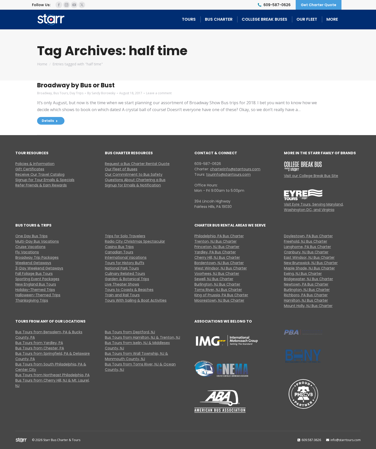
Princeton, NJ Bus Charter (216, 246)
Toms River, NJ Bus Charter (218, 289)
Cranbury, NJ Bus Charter (306, 252)
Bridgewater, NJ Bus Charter (308, 278)
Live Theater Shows (122, 284)
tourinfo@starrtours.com (228, 174)
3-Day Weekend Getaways (39, 268)
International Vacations (126, 257)
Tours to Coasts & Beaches (129, 289)
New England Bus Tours (35, 284)
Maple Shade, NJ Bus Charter (309, 268)
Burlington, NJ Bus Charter (217, 284)
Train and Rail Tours (122, 295)
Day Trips (76, 93)
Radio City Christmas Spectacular (135, 241)
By (101, 93)
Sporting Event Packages (37, 278)
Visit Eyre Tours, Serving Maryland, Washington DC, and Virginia (314, 207)
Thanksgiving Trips (31, 300)
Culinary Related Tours (125, 273)
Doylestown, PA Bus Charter (308, 236)
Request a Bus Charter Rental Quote (137, 163)
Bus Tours (60, 93)
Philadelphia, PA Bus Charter (219, 236)
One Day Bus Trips (31, 236)
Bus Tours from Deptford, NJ (130, 332)
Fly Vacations (27, 252)
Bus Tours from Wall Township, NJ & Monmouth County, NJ (136, 356)
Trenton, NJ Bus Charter (215, 241)
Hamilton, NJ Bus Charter (306, 300)
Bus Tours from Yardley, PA (39, 342)
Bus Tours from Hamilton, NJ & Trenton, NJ (142, 337)
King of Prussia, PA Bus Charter (221, 295)
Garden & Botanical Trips (127, 278)
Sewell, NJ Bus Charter (213, 278)
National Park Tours (122, 268)
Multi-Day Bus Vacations (37, 241)
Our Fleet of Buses (121, 169)
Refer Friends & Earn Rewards (41, 185)
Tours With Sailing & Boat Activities (136, 300)
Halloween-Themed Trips (37, 295)
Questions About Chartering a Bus (135, 179)
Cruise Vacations (30, 246)
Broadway (44, 93)
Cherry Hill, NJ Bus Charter (217, 257)
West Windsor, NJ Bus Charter (220, 268)
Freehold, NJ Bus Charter (305, 241)
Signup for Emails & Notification (133, 185)
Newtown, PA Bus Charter (306, 284)
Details (48, 121)
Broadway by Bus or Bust (76, 85)
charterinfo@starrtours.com (235, 169)
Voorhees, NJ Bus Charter (216, 273)
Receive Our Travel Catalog (39, 174)
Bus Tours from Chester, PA (39, 348)
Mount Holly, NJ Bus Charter (308, 305)
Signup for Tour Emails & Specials (44, 179)
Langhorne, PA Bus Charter (307, 246)
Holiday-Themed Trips (35, 289)
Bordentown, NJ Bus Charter (219, 262)
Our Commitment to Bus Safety (133, 174)
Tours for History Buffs (124, 262)
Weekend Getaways (33, 262)
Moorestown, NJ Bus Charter (219, 300)
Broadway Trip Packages (37, 257)
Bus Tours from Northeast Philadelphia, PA (52, 374)
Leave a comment (159, 93)
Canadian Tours (119, 252)
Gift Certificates (29, 169)
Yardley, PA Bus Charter (215, 252)
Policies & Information (34, 163)
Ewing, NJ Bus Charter (303, 273)
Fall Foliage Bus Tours (34, 273)
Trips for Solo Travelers (125, 236)
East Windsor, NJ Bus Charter (309, 257)
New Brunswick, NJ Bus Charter (311, 262)
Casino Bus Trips (119, 246)
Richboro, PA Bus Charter (306, 295)
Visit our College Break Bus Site (311, 175)
